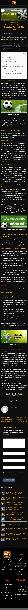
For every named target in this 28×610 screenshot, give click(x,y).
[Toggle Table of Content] (23, 53)
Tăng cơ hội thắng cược (11, 61)
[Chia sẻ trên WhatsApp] (7, 394)
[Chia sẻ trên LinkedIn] (21, 394)
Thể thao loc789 (14, 22)
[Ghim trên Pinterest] (18, 394)
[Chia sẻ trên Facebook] (9, 394)
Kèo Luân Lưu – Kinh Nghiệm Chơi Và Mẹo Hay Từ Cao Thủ (21, 419)
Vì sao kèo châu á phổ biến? (10, 58)
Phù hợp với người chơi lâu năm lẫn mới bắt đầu (15, 64)
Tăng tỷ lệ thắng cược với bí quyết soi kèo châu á (13, 67)
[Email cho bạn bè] (15, 394)
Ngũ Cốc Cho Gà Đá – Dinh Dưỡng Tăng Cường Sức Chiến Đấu (15, 503)
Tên (4, 450)
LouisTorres (21, 33)
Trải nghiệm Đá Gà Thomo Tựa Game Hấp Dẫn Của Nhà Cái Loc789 (15, 513)
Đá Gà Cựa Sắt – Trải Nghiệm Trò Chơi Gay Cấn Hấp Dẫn (16, 498)
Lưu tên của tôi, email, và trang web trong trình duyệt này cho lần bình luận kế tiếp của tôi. (14, 475)
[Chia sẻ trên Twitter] (12, 394)
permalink (16, 401)
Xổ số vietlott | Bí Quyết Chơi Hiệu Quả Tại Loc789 (16, 528)
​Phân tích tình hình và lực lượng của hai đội (15, 70)
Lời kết (4, 77)
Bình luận (6, 437)
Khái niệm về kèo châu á (9, 56)
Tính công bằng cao (10, 59)
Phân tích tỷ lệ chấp (10, 71)
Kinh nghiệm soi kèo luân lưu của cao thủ (14, 289)
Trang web (6, 465)
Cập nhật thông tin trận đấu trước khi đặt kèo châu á (14, 74)
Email (5, 457)
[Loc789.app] (14, 2)
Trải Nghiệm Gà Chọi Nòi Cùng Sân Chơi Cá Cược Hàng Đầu (15, 508)
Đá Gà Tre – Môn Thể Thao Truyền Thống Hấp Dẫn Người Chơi (15, 493)
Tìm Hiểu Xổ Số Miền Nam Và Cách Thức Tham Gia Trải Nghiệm (15, 518)
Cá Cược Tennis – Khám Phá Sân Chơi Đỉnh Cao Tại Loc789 (6, 419)
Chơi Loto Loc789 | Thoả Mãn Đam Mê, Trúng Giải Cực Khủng (15, 534)
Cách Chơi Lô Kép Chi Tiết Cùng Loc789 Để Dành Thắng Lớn (14, 523)
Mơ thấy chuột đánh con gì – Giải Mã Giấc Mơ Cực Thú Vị (16, 539)
